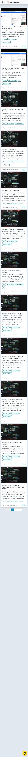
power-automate (12, 39)
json (16, 241)
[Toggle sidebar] (2, 2)
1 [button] (12, 510)
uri (3, 287)
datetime (5, 327)
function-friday (10, 123)
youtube (5, 39)
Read (23, 46)
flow (19, 80)
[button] (17, 509)
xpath (7, 164)
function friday (6, 42)
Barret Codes (14, 2)
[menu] (25, 2)
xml (4, 164)
